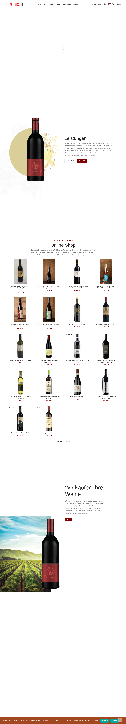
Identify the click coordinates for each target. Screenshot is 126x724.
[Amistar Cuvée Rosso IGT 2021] (106, 309)
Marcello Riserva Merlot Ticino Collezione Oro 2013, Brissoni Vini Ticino (20, 288)
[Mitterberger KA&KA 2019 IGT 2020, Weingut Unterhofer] (49, 271)
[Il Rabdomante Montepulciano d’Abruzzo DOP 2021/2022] (106, 346)
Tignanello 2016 (48, 433)
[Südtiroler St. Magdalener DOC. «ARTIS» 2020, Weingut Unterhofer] (20, 309)
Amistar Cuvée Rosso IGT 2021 (105, 324)
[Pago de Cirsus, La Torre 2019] (77, 309)
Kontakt (82, 160)
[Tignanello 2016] (49, 418)
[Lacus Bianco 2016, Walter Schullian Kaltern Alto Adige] (106, 382)
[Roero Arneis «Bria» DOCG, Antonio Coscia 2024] (20, 382)
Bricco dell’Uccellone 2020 (77, 396)
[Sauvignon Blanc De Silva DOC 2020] (20, 346)
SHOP (68, 519)
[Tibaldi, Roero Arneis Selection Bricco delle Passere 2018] (49, 382)
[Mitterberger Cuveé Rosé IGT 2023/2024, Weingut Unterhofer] (106, 271)
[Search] (105, 4)
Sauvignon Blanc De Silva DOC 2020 (20, 360)
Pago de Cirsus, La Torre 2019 (77, 324)
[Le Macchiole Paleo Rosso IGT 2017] (20, 418)
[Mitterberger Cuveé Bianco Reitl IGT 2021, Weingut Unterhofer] (49, 309)
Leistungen (70, 160)
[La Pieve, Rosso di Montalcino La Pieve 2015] (77, 346)
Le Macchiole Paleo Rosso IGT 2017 (20, 433)
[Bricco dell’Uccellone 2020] (77, 382)
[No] (120, 720)
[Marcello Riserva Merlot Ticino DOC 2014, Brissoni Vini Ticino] (77, 271)
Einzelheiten (114, 720)
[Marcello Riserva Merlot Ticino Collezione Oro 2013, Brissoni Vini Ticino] (20, 271)
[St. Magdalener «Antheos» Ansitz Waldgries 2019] (49, 346)
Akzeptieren (104, 720)
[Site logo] (14, 4)
